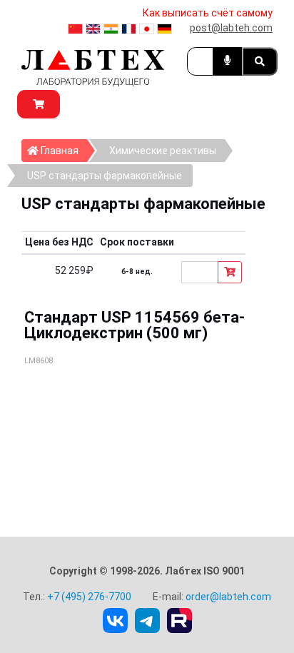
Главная (63, 150)
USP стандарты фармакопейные (104, 175)
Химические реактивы (162, 150)
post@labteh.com (231, 28)
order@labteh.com (228, 596)
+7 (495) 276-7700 (89, 596)
